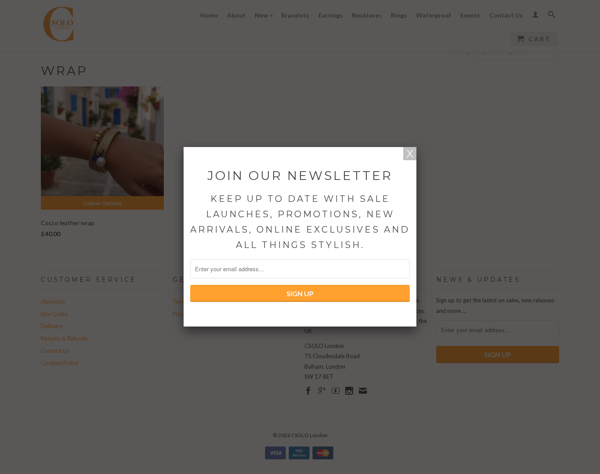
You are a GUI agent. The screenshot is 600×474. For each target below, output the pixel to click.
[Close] (409, 153)
